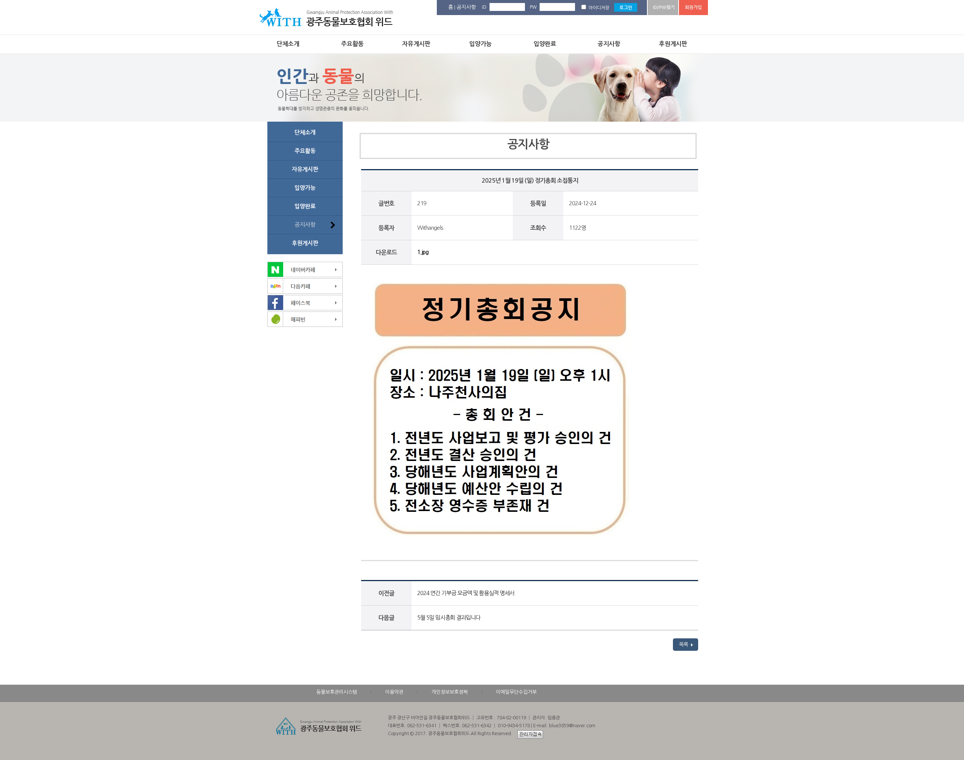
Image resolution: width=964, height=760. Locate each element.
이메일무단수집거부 (516, 692)
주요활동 (352, 44)
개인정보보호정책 (450, 692)
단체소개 (288, 44)
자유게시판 (416, 44)
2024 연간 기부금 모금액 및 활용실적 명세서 (465, 593)
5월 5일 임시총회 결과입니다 (448, 617)
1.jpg (423, 252)
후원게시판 (673, 44)
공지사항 (466, 7)
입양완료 (545, 44)
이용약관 (394, 692)
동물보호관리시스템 (336, 692)
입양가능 (480, 44)
